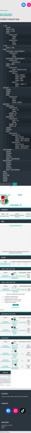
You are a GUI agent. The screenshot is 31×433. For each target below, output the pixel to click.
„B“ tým (5, 46)
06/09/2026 (6, 289)
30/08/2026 (5, 353)
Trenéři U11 (9, 153)
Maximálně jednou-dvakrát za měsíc (13, 299)
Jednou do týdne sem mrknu (11, 298)
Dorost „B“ (15, 82)
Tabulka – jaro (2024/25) (21, 148)
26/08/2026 (5, 346)
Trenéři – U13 (12, 115)
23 (10, 381)
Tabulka (14, 37)
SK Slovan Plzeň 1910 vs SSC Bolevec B (15, 361)
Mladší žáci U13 (10, 106)
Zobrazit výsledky (15, 307)
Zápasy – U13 (15, 109)
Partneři (5, 179)
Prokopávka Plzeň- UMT (15, 225)
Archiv (7, 33)
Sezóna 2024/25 (13, 40)
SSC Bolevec (6, 14)
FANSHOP (5, 181)
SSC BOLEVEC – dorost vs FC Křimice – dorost (15, 323)
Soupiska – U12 (13, 124)
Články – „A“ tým (10, 31)
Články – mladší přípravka (13, 170)
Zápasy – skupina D (20, 75)
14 (6, 379)
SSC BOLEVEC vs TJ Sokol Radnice (15, 277)
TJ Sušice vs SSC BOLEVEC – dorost (15, 354)
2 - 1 (22, 360)
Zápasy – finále (19, 78)
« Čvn (2, 385)
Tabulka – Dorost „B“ (20, 84)
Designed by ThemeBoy (5, 432)
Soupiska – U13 (13, 113)
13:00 (22, 276)
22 (8, 381)
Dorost (5, 49)
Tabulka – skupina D (20, 77)
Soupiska (8, 27)
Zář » (8, 385)
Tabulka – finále (19, 80)
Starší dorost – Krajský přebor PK (15, 51)
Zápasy (14, 38)
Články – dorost (10, 64)
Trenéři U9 (8, 164)
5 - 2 (22, 353)
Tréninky (8, 91)
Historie (5, 173)
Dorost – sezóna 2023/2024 (19, 69)
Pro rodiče (9, 130)
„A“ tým (5, 26)
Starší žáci (6, 88)
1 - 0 (22, 346)
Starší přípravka (7, 150)
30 (10, 382)
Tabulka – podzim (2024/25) (22, 139)
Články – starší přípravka (13, 159)
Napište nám (6, 175)
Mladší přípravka (7, 161)
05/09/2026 (5, 276)
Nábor (4, 171)
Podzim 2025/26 (13, 53)
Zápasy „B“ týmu (10, 47)
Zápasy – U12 (15, 120)
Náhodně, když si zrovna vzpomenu (13, 301)
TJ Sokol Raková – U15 (5, 264)
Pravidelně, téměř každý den (11, 296)
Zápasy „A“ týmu (10, 29)
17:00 (23, 289)
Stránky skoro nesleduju (10, 302)
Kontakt (5, 177)
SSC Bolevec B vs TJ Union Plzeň (15, 290)
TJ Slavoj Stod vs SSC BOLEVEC (14, 367)
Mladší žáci (6, 104)
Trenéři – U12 (12, 126)
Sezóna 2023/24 (13, 35)
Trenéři (8, 93)
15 (8, 379)
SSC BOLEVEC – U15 (5, 263)
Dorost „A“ (15, 73)
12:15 (22, 330)
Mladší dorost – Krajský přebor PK (15, 58)
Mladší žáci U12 (10, 117)
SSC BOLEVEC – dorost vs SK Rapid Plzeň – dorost (15, 347)
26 (3, 382)
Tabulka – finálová (17, 102)
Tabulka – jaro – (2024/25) (22, 140)
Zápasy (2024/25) (19, 137)
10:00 (22, 322)
